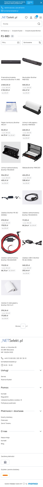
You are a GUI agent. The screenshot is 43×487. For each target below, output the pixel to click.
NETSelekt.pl (5, 31)
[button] (39, 24)
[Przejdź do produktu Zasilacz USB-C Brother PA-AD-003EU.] (32, 242)
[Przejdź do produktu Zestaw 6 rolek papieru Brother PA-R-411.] (11, 287)
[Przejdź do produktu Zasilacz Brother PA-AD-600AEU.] (11, 197)
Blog (2, 444)
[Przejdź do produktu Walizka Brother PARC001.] (32, 152)
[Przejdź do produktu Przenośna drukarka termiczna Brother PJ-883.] (11, 62)
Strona (17, 326)
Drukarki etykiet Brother (33, 31)
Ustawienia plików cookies (10, 400)
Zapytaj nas (29, 2)
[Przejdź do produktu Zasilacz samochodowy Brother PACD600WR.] (11, 242)
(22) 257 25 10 (19, 8)
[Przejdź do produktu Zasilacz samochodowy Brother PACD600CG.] (32, 197)
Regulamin (5, 397)
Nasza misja (5, 437)
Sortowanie (28, 42)
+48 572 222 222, (9, 8)
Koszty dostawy (6, 417)
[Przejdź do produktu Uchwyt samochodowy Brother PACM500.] (11, 152)
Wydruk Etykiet (6, 379)
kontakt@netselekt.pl (11, 11)
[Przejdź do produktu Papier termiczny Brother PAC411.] (11, 107)
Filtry (4, 42)
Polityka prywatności (8, 403)
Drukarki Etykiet (17, 31)
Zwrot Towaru (6, 423)
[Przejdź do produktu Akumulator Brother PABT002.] (32, 62)
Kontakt (3, 394)
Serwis (3, 376)
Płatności (4, 420)
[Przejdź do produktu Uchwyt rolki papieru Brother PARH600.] (32, 107)
